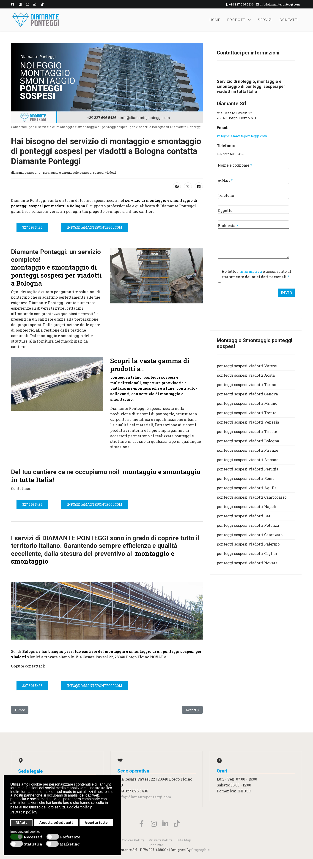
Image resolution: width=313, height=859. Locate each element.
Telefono (226, 195)
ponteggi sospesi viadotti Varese (247, 365)
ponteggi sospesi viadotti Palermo (248, 544)
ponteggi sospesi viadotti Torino (246, 384)
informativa (250, 271)
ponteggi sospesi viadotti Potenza (248, 525)
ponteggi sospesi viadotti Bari (244, 515)
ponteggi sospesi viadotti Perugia (247, 469)
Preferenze (70, 837)
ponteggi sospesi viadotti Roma (246, 478)
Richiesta (228, 225)
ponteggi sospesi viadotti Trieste (247, 431)
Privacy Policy (160, 840)
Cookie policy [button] (79, 807)
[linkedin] (162, 818)
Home (214, 20)
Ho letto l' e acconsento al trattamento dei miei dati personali (256, 274)
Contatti (289, 20)
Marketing (70, 844)
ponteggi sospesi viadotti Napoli (246, 506)
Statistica (33, 844)
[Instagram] (27, 4)
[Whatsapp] (34, 4)
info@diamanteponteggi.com (280, 4)
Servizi (265, 20)
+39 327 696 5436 (241, 4)
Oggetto (225, 210)
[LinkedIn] (199, 186)
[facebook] (139, 818)
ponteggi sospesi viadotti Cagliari (248, 553)
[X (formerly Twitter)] (188, 186)
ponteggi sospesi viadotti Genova (247, 394)
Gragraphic (200, 850)
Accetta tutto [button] (96, 822)
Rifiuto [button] (21, 822)
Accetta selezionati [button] (56, 822)
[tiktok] (173, 818)
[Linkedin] (20, 4)
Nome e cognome (235, 165)
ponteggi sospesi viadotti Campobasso (251, 497)
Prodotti (237, 20)
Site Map (184, 840)
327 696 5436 (32, 227)
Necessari (33, 837)
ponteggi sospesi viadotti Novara (247, 562)
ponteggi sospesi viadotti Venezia (248, 422)
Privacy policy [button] (24, 812)
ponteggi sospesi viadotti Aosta (246, 375)
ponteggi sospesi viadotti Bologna (248, 440)
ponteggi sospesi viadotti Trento (246, 412)
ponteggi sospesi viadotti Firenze (247, 450)
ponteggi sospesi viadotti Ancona (247, 459)
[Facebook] (12, 4)
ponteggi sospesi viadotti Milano (247, 403)
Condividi (156, 845)
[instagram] (150, 818)
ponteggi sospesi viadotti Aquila (247, 487)
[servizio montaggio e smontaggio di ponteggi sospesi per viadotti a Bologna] (156, 275)
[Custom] (42, 4)
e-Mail (225, 180)
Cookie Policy (133, 840)
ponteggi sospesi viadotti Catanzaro (250, 534)
